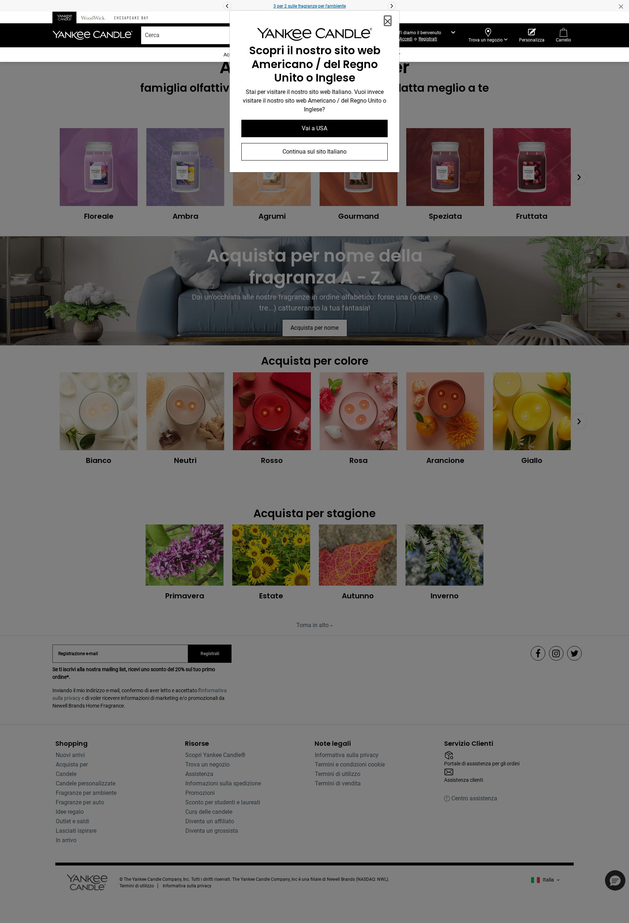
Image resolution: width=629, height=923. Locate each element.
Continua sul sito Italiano (314, 151)
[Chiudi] (388, 20)
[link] (314, 36)
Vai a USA (314, 128)
